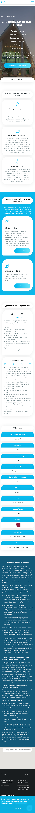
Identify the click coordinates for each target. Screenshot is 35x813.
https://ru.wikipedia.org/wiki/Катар (17, 547)
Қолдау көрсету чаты (7, 780)
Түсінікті (17, 808)
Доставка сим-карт (17, 41)
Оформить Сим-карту (17, 65)
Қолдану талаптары (23, 785)
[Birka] (3, 2)
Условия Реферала (23, 787)
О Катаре (17, 45)
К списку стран (10, 16)
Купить (22, 251)
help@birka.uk (5, 785)
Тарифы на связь (17, 31)
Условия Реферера (23, 789)
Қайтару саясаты (22, 780)
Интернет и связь (17, 48)
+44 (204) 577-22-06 (6, 782)
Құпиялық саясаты (23, 782)
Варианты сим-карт (17, 38)
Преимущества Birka (17, 34)
